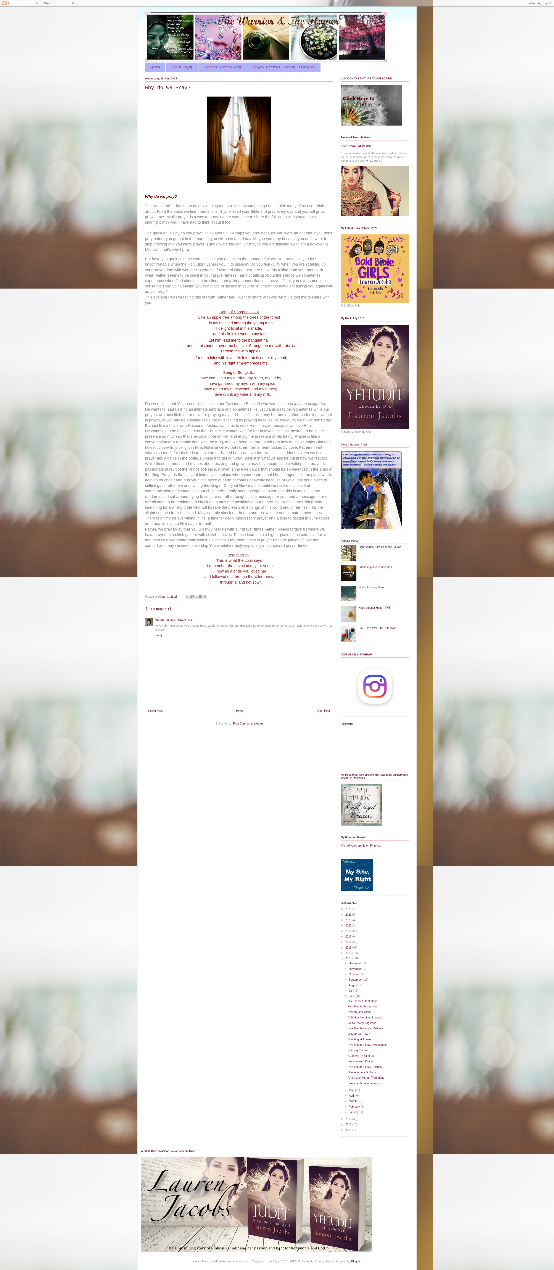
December (355, 963)
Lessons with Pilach (360, 1061)
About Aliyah (182, 67)
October (354, 974)
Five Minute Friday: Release (365, 1028)
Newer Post (155, 710)
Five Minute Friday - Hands (365, 1066)
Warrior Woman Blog (222, 67)
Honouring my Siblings (362, 1072)
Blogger (356, 1261)
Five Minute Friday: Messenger (367, 1044)
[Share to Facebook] (201, 597)
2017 (348, 942)
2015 (348, 953)
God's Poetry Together (362, 1023)
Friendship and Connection (375, 567)
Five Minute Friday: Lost (363, 1006)
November (355, 968)
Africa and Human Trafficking (366, 1077)
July (352, 990)
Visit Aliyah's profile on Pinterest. (361, 845)
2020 (348, 925)
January (354, 1112)
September (356, 979)
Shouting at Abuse (359, 1039)
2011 (348, 1129)
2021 (348, 920)
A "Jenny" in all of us (361, 1055)
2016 (348, 947)
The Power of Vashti (356, 146)
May (352, 1090)
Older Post (323, 710)
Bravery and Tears (359, 1011)
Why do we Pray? (359, 1034)
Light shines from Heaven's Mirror (380, 547)
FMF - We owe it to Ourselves (377, 627)
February (355, 1106)
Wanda (159, 620)
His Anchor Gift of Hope (362, 1001)
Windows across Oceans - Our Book (283, 67)
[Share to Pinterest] (205, 597)
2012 (348, 1124)
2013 (348, 1119)
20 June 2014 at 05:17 (180, 620)
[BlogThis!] (192, 597)
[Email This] (188, 597)
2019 (348, 931)
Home (155, 67)
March (353, 1101)
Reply (159, 635)
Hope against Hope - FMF (375, 607)
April (352, 1095)
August (354, 985)
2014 (348, 958)
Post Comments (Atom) (248, 723)
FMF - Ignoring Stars (372, 587)
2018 (348, 936)
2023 (348, 914)
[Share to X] (197, 597)
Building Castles (358, 1050)
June (352, 996)
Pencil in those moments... (365, 1083)
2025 (348, 909)
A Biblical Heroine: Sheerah (365, 1017)
